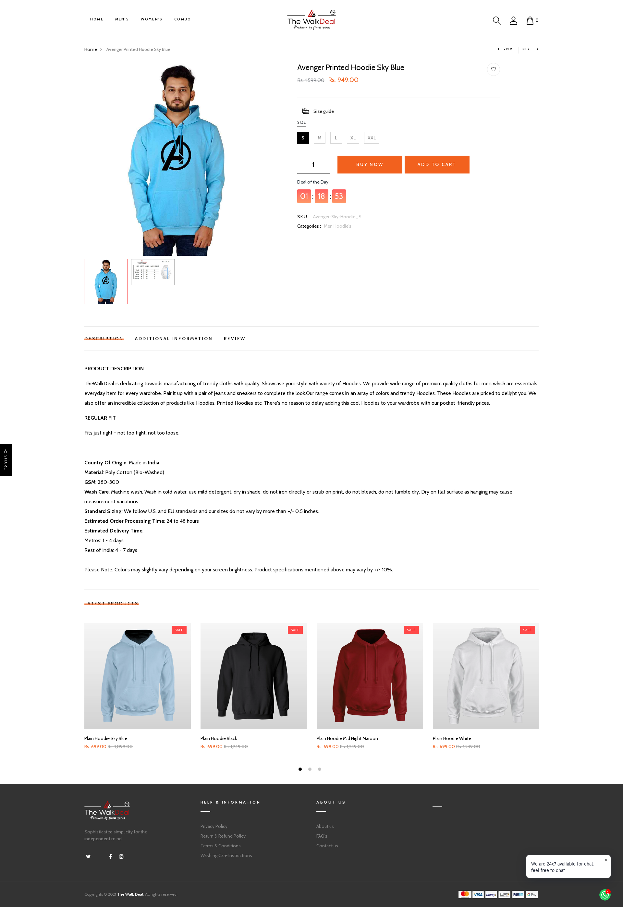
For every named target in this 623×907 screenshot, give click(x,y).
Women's (152, 19)
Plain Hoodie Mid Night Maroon (347, 738)
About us (325, 826)
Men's (122, 19)
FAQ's (321, 836)
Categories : (309, 226)
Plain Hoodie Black (219, 738)
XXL (372, 138)
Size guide (323, 111)
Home (97, 19)
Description (104, 338)
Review (235, 338)
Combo (182, 19)
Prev (508, 49)
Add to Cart (437, 164)
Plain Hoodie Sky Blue (105, 738)
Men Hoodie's (337, 226)
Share (6, 462)
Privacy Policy (214, 826)
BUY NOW (370, 164)
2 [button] (311, 770)
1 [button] (301, 770)
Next (527, 49)
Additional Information (174, 338)
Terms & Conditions (221, 846)
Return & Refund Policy (223, 836)
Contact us (327, 846)
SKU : (303, 217)
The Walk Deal (130, 894)
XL (353, 138)
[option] (176, 159)
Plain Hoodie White (452, 738)
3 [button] (320, 770)
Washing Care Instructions (226, 855)
